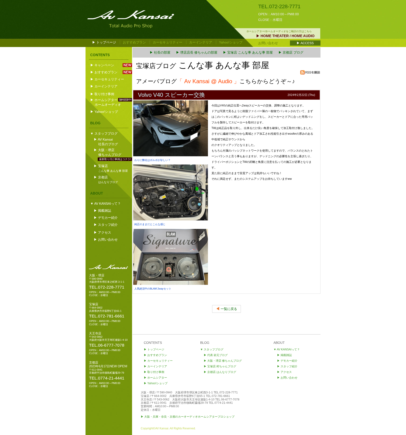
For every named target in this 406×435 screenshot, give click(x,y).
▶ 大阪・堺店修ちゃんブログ (111, 152)
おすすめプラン (134, 42)
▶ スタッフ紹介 (106, 225)
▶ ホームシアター (155, 377)
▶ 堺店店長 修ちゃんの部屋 (196, 52)
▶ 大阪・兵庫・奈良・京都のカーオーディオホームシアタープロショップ (187, 416)
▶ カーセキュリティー (107, 79)
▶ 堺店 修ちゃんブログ (223, 360)
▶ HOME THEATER (285, 36)
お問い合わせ (268, 43)
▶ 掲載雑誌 (102, 210)
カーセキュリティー (167, 42)
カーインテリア (200, 42)
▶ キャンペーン (102, 65)
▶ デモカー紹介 (106, 217)
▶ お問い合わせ (106, 239)
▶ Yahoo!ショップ (104, 112)
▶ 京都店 (106, 179)
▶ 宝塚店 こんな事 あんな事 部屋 (248, 52)
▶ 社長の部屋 (160, 52)
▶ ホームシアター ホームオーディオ (111, 102)
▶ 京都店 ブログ (290, 52)
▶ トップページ (104, 42)
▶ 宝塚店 (111, 168)
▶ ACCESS (305, 43)
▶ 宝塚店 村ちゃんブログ (220, 366)
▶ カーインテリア (103, 86)
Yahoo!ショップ (230, 42)
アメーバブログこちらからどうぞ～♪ (215, 81)
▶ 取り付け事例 (102, 94)
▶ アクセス (102, 232)
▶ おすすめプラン (103, 72)
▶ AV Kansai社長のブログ (106, 141)
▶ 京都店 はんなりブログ (220, 372)
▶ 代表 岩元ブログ (216, 355)
